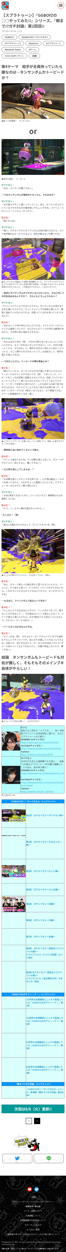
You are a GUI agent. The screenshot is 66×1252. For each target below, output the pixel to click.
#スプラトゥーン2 (13, 43)
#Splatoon (33, 43)
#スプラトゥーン (53, 43)
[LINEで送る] (49, 1158)
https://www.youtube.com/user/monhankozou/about (42, 784)
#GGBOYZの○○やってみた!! (35, 37)
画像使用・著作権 (33, 1206)
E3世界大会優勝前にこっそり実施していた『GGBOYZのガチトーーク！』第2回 (44, 1020)
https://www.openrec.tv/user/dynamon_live (42, 775)
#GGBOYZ (9, 37)
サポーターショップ (33, 1225)
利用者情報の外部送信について (33, 1220)
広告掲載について (33, 1215)
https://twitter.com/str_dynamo (37, 791)
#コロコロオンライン (14, 55)
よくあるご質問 (33, 1229)
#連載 (34, 55)
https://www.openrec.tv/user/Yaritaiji (39, 742)
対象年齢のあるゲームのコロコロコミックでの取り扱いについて (33, 1234)
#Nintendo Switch (13, 49)
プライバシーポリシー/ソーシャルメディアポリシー (33, 1201)
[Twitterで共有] (17, 1158)
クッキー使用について (33, 1211)
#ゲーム (32, 49)
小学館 (33, 1197)
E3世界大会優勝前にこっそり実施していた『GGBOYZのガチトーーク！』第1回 (44, 1002)
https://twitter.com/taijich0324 (37, 754)
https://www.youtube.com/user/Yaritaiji (41, 748)
